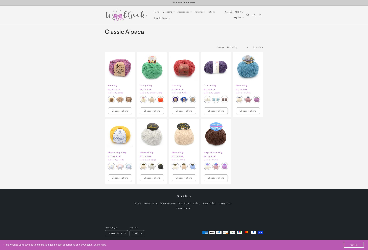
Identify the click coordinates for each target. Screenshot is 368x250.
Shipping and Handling (189, 203)
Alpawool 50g (147, 152)
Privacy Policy (225, 203)
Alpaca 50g (241, 85)
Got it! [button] (353, 245)
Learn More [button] (100, 245)
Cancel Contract (184, 208)
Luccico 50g (210, 85)
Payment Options (168, 203)
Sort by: (220, 47)
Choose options (120, 110)
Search (137, 203)
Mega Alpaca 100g (213, 152)
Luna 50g (176, 85)
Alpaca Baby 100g (117, 152)
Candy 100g (146, 85)
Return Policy (209, 203)
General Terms (150, 203)
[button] (168, 12)
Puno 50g (112, 85)
